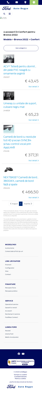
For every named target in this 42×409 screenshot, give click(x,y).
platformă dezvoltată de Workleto (21, 382)
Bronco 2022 (21, 39)
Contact (8, 274)
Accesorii (8, 311)
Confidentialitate (20, 377)
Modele (7, 39)
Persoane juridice (11, 291)
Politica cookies (20, 379)
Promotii (8, 265)
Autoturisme (9, 248)
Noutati (8, 331)
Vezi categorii (20, 48)
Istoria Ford (9, 334)
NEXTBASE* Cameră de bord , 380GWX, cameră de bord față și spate (20, 181)
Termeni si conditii (20, 375)
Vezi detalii (33, 87)
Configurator (9, 268)
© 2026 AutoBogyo (20, 372)
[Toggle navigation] (9, 13)
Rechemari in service (12, 314)
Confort (35, 39)
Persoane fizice (10, 288)
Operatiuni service (11, 304)
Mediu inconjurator (12, 337)
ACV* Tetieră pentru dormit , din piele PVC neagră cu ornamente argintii (19, 70)
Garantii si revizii (11, 308)
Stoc (7, 271)
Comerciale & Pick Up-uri (14, 251)
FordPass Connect (11, 317)
